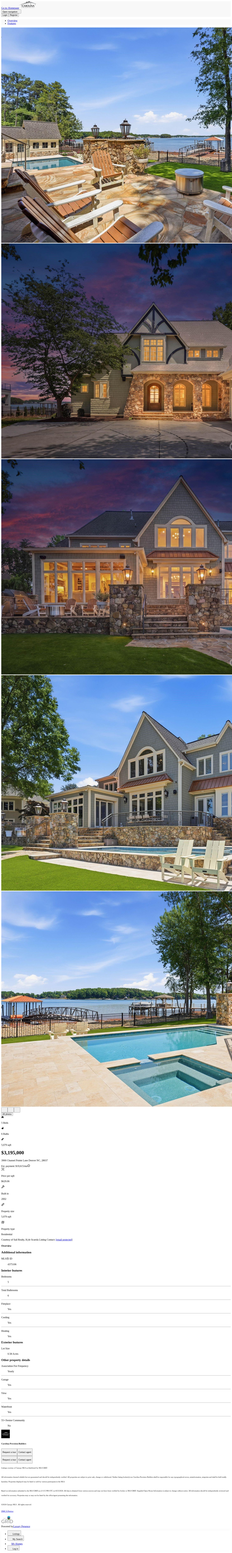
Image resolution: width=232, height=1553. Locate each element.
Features (12, 23)
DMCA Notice (7, 1511)
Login (5, 15)
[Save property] (11, 1109)
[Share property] (17, 1109)
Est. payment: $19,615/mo (14, 1166)
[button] (116, 135)
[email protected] (64, 1239)
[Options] (4, 1109)
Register (14, 15)
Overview (13, 20)
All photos (7, 1114)
